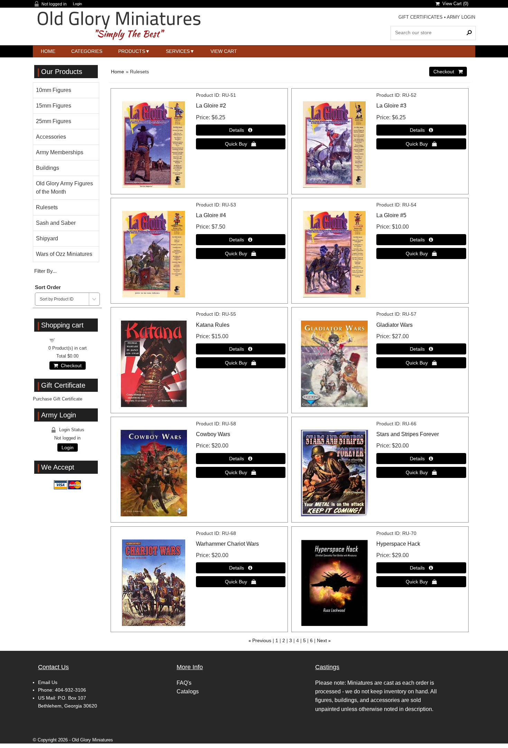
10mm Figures (53, 90)
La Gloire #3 (391, 106)
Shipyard (47, 238)
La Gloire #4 (211, 215)
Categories (86, 51)
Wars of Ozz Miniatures (64, 254)
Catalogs (188, 691)
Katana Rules (212, 325)
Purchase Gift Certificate (57, 398)
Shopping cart (71, 339)
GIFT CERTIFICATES (420, 17)
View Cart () (454, 3)
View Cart (223, 51)
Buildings (47, 168)
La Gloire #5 (391, 215)
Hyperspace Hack (398, 544)
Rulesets (47, 207)
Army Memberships (59, 152)
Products (131, 51)
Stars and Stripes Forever (407, 434)
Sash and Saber (56, 223)
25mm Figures (53, 121)
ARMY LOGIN (461, 17)
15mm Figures (53, 106)
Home (48, 51)
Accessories (51, 137)
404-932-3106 (70, 690)
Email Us (47, 682)
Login (77, 4)
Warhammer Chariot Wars (227, 544)
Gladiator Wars (394, 325)
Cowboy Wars (213, 434)
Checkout (70, 365)
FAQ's (184, 683)
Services (178, 51)
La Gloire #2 (211, 106)
